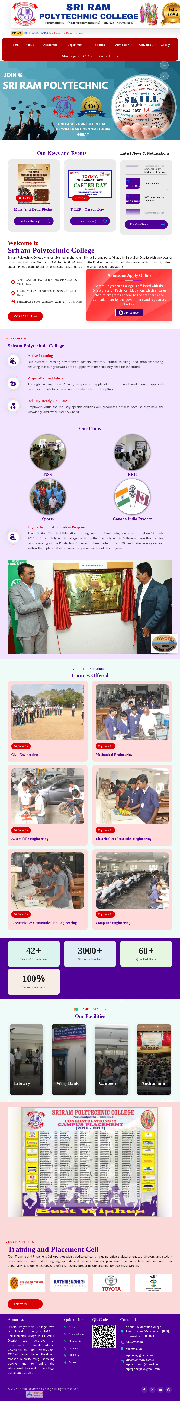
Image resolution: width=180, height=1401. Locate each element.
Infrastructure (153, 1083)
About (30, 45)
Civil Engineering (24, 754)
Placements (75, 1341)
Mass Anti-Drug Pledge (33, 209)
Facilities (99, 45)
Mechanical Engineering (114, 754)
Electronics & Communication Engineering (44, 923)
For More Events (139, 224)
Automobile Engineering (29, 839)
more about (23, 316)
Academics (50, 45)
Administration (77, 1334)
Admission (122, 45)
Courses (73, 1348)
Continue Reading (29, 221)
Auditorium (111, 1083)
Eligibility (74, 1355)
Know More (23, 1304)
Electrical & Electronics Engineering (124, 839)
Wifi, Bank (25, 1083)
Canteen (64, 1083)
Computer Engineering (113, 923)
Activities (145, 45)
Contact (73, 1362)
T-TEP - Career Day (87, 209)
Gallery (165, 45)
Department (75, 45)
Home (14, 45)
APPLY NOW (132, 312)
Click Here (24, 284)
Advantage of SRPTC (75, 56)
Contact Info (107, 56)
